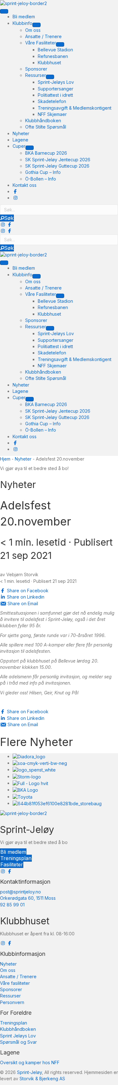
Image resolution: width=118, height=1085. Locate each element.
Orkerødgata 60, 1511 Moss (28, 898)
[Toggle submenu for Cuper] (29, 148)
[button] (7, 218)
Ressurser (10, 995)
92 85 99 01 (12, 904)
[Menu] (4, 11)
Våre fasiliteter (15, 983)
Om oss (7, 970)
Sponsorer (11, 989)
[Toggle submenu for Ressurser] (50, 77)
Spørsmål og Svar (18, 1042)
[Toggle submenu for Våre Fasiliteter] (60, 44)
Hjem (5, 459)
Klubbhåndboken (18, 1029)
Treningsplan (13, 1022)
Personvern (12, 1002)
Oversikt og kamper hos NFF (29, 1062)
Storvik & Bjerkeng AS (42, 1078)
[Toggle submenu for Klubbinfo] (36, 25)
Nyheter (23, 459)
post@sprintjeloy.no (20, 891)
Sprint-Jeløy (29, 1072)
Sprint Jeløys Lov (18, 1035)
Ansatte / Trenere (18, 976)
